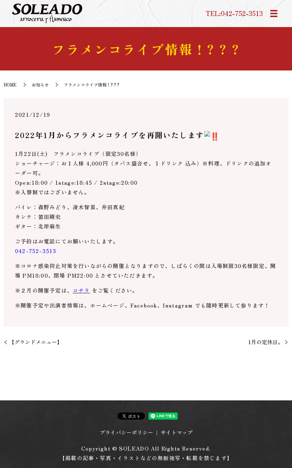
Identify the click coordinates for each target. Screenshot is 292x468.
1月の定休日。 (265, 342)
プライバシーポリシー (126, 432)
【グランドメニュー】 (35, 342)
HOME (10, 84)
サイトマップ (177, 432)
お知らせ (40, 84)
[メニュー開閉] (273, 13)
